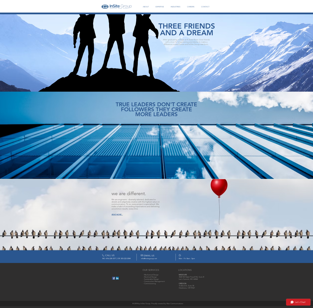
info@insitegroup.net (149, 258)
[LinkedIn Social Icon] (117, 278)
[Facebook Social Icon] (113, 278)
